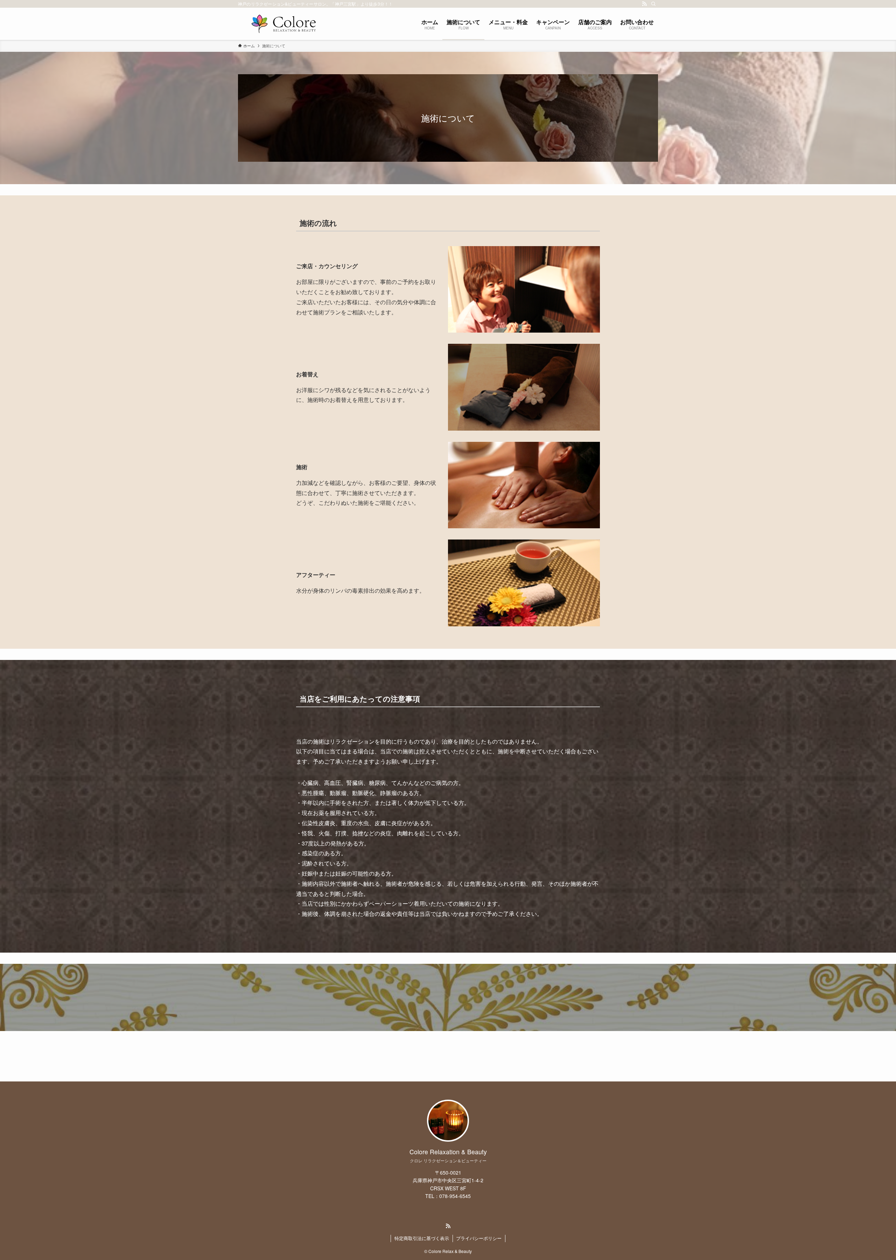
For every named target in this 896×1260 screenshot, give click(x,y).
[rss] (644, 4)
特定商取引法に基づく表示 (421, 1238)
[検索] (653, 4)
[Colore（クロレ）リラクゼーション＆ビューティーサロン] (283, 23)
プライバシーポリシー (479, 1238)
